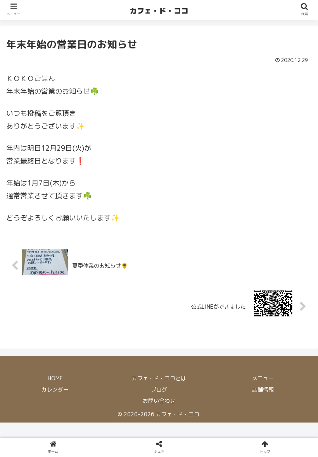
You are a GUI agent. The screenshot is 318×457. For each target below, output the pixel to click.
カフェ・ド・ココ (159, 11)
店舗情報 (263, 389)
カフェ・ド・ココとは (159, 378)
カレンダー (55, 389)
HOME (55, 378)
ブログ (159, 389)
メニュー (263, 378)
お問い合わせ (159, 400)
